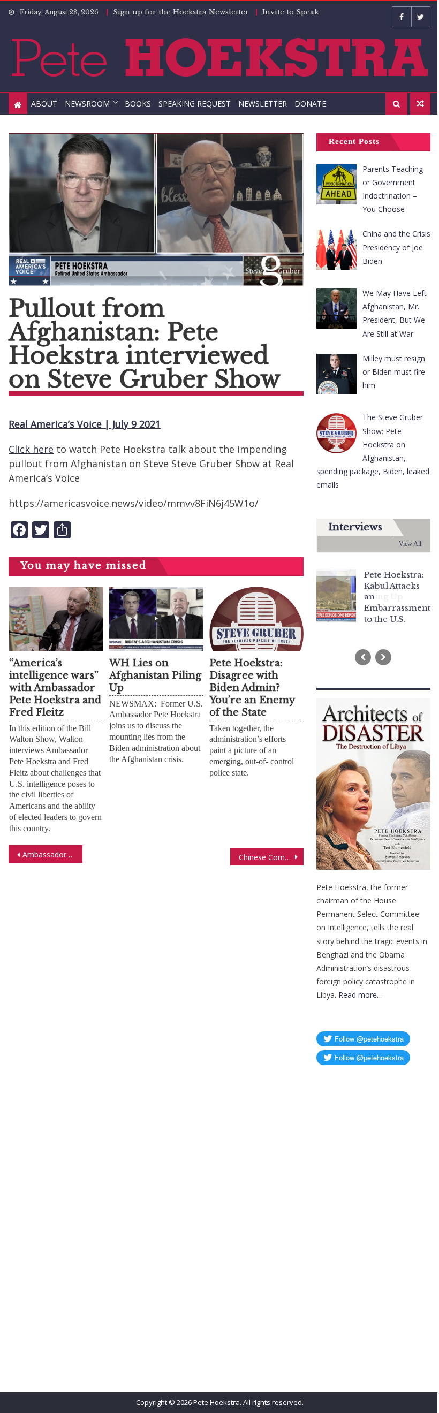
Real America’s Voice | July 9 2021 (85, 423)
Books (138, 103)
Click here (31, 449)
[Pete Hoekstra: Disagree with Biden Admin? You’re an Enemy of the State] (256, 634)
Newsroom (87, 103)
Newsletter (262, 103)
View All (410, 544)
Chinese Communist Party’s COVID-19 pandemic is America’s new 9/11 (271, 857)
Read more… (360, 995)
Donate (310, 103)
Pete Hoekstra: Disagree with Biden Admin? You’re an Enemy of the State (251, 687)
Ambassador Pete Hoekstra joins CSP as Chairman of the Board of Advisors (52, 854)
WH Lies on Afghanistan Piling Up (155, 675)
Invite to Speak (290, 12)
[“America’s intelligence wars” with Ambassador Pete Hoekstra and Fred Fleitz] (56, 619)
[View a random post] (420, 104)
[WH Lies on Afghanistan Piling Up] (156, 619)
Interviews (355, 527)
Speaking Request (194, 103)
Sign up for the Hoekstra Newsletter (181, 12)
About (44, 103)
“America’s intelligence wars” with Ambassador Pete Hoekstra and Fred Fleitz (55, 687)
